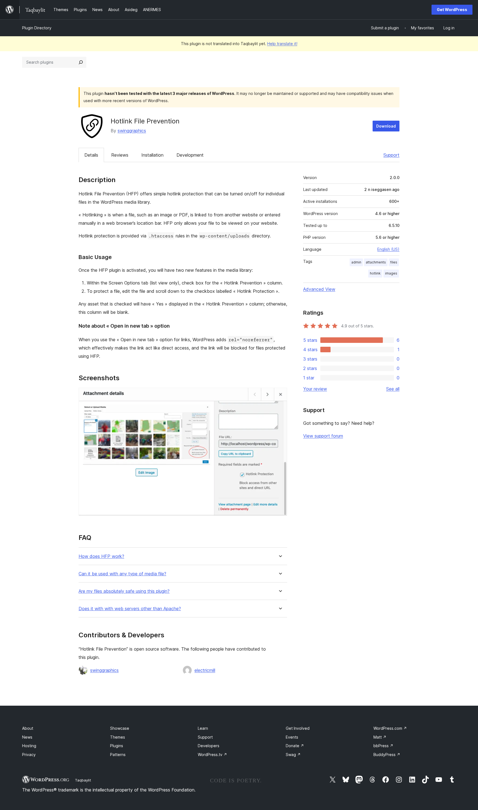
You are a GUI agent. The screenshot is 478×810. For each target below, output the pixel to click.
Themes (117, 737)
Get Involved (298, 728)
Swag (293, 754)
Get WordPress (452, 9)
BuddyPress (386, 754)
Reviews (119, 155)
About (27, 728)
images (391, 273)
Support (391, 155)
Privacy (29, 754)
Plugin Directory (36, 27)
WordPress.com (390, 728)
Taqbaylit (83, 780)
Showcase (119, 728)
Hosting (29, 745)
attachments (376, 262)
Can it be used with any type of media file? (122, 573)
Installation (152, 155)
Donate (295, 745)
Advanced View (319, 289)
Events (292, 737)
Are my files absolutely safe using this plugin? (124, 591)
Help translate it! (282, 43)
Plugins (116, 745)
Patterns (118, 754)
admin (356, 262)
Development (190, 155)
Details (91, 155)
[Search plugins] (80, 62)
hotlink (375, 273)
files (393, 262)
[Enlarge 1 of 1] (279, 395)
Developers (208, 745)
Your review (315, 389)
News (27, 737)
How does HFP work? (101, 556)
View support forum (323, 436)
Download (386, 126)
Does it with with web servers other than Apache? (130, 608)
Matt (379, 737)
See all (392, 389)
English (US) (388, 249)
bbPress (383, 745)
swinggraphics (132, 130)
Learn (203, 728)
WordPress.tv (212, 754)
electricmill (204, 670)
